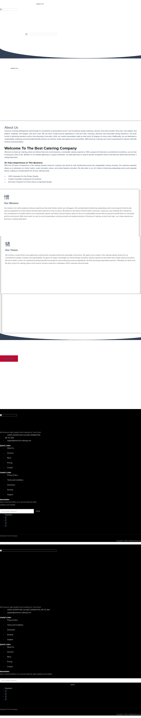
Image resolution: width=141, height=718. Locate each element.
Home (30, 4)
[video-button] (70, 344)
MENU (4, 29)
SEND (38, 511)
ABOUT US (40, 4)
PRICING (13, 29)
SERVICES (50, 4)
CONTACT (23, 29)
